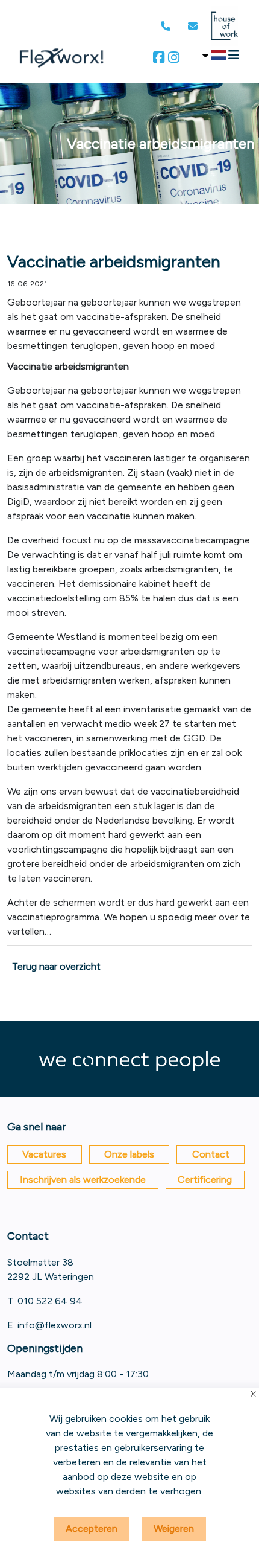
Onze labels (129, 1154)
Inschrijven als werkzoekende (83, 1179)
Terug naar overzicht (56, 966)
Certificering (205, 1179)
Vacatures (44, 1154)
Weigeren (174, 1528)
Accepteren (91, 1528)
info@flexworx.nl (54, 1325)
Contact (210, 1154)
